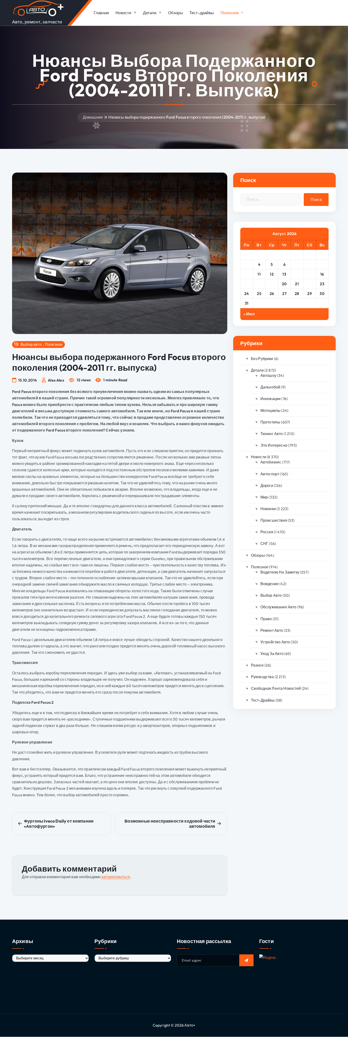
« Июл (249, 314)
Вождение (269, 583)
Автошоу (268, 375)
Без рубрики (262, 358)
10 (247, 274)
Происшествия (273, 520)
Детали (150, 12)
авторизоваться (115, 876)
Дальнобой (270, 387)
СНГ (264, 543)
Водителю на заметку (279, 572)
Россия (266, 532)
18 (259, 283)
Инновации (270, 398)
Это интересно (273, 445)
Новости (123, 12)
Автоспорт (269, 474)
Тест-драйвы (201, 12)
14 (297, 274)
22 (309, 283)
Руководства (262, 676)
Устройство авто (275, 642)
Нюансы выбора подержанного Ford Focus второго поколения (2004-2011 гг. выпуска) (186, 117)
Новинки (268, 508)
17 (246, 283)
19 (272, 283)
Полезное (230, 12)
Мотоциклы (270, 410)
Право (266, 618)
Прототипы (270, 422)
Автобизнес (270, 462)
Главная (101, 12)
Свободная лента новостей (276, 688)
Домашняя (93, 117)
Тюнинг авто (271, 433)
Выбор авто (31, 344)
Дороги (266, 485)
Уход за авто (272, 653)
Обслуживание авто (278, 607)
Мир (264, 497)
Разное (257, 665)
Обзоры (175, 12)
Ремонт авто (271, 630)
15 (310, 274)
